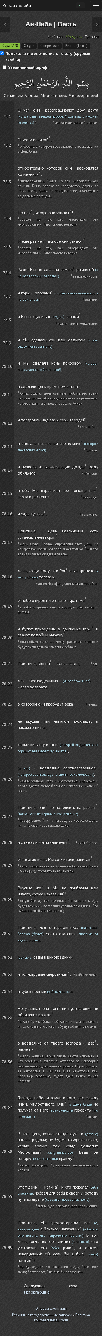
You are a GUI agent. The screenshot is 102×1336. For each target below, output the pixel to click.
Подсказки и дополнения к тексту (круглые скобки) (47, 56)
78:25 (7, 747)
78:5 (7, 246)
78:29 (7, 865)
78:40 (7, 1247)
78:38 (7, 1151)
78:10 (7, 366)
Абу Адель (73, 37)
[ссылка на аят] (11, 105)
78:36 (7, 1061)
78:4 (7, 218)
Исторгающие (37, 1292)
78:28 (7, 842)
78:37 (7, 1107)
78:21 (7, 663)
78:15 (7, 493)
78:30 (7, 899)
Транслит (92, 37)
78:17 (7, 542)
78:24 (7, 724)
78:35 (7, 1017)
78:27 (7, 816)
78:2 (7, 145)
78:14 (7, 470)
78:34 (7, 991)
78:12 (7, 423)
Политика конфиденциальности (62, 1317)
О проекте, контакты (51, 1308)
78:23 (7, 704)
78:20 (7, 637)
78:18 (7, 577)
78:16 (7, 513)
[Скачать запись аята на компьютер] (98, 128)
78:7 (7, 296)
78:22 (7, 684)
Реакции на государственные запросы (42, 1315)
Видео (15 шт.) (76, 45)
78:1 (7, 116)
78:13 (7, 446)
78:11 (7, 394)
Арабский (54, 37)
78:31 (7, 933)
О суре (29, 45)
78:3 (7, 181)
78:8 (7, 319)
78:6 (7, 272)
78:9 (7, 343)
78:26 (7, 779)
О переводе (49, 45)
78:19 (7, 606)
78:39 (7, 1196)
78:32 (7, 957)
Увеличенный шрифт (28, 67)
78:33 (7, 974)
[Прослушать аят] (99, 105)
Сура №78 (10, 45)
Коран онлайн (16, 5)
